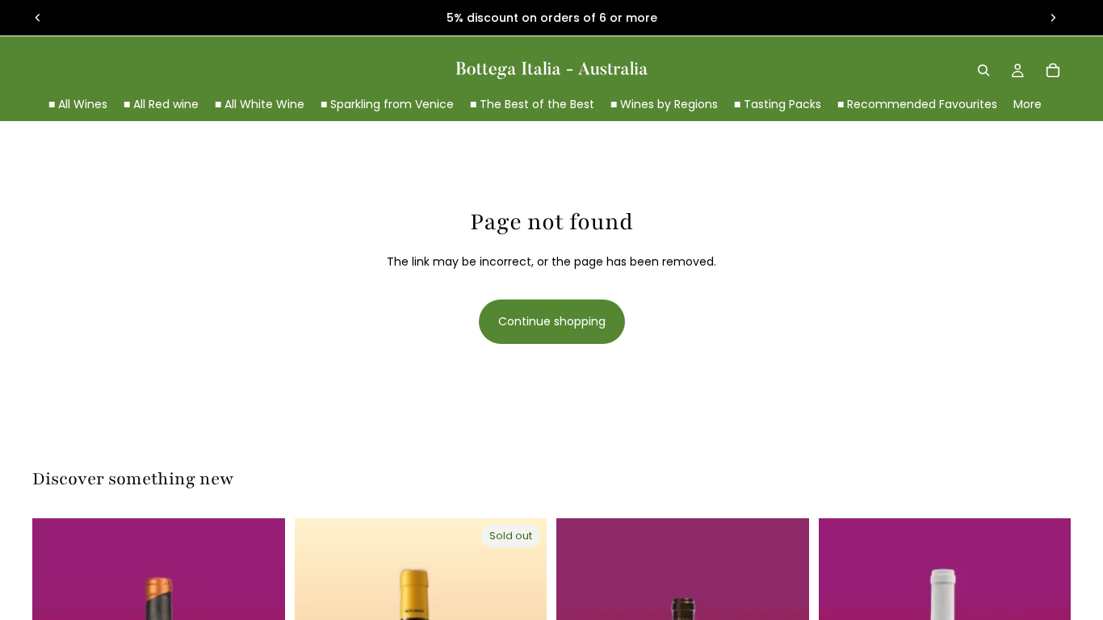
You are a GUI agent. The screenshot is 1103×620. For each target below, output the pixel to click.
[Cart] (1053, 70)
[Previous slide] (38, 18)
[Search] (983, 70)
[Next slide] (1053, 18)
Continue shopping (552, 321)
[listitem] (1027, 104)
